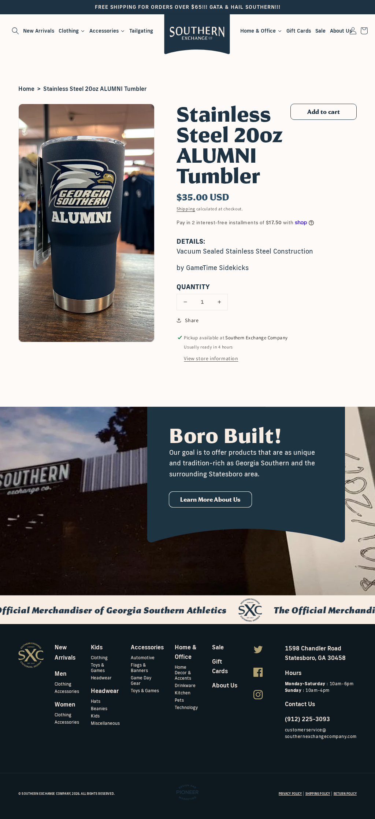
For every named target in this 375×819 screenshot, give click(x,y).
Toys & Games (98, 667)
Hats (95, 701)
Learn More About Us (210, 499)
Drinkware (185, 685)
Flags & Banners (139, 667)
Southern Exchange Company (46, 794)
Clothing (63, 684)
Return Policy (345, 794)
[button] (15, 31)
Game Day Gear (141, 680)
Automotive (143, 657)
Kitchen (182, 693)
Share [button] (191, 320)
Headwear (101, 677)
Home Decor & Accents (183, 672)
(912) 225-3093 (307, 719)
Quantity (193, 286)
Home (26, 88)
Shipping (186, 208)
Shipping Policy (317, 794)
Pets (179, 700)
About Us (224, 685)
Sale (218, 647)
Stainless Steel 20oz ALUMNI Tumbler (94, 88)
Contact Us (300, 704)
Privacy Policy (290, 794)
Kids (95, 716)
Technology (186, 707)
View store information (211, 358)
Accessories (67, 691)
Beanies (99, 708)
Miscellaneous (105, 723)
